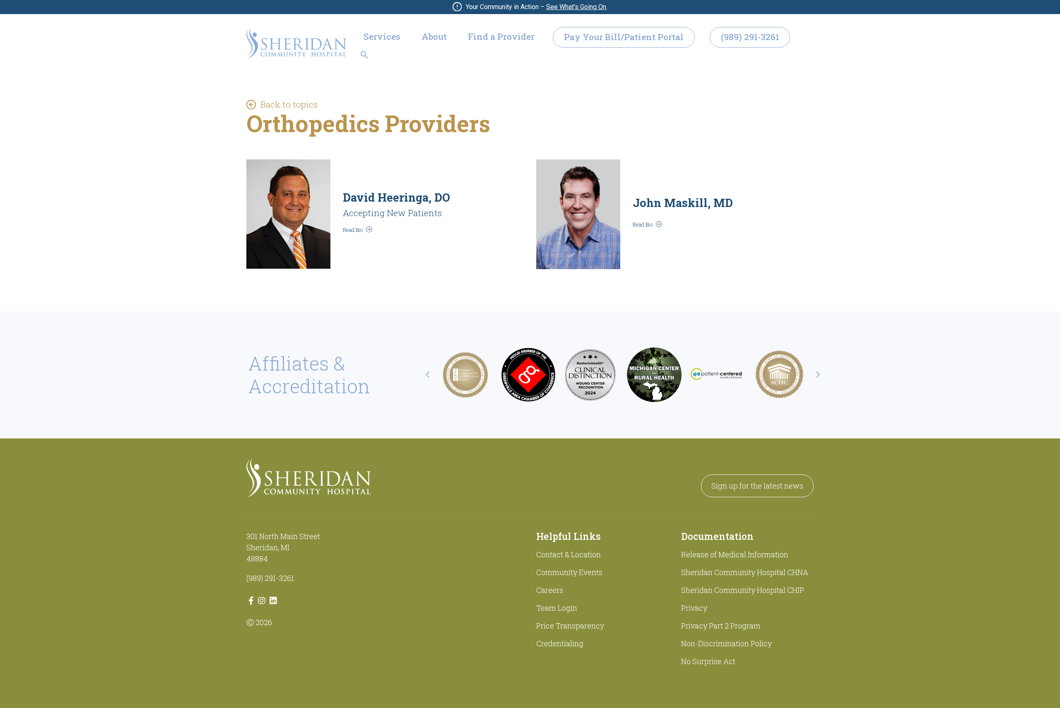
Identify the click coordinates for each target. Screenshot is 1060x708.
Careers (549, 590)
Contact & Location (568, 554)
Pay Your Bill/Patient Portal (624, 37)
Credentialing (559, 643)
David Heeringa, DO (396, 197)
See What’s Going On (576, 7)
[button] (364, 54)
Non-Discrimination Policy (726, 643)
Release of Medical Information (734, 554)
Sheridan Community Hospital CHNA (744, 572)
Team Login (556, 608)
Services (382, 36)
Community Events (569, 572)
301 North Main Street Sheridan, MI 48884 (283, 547)
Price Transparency (570, 626)
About (434, 36)
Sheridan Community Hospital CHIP (742, 590)
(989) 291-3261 (750, 37)
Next (818, 375)
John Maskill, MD (683, 202)
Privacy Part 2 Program (721, 626)
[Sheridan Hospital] (296, 44)
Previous (428, 375)
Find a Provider (501, 36)
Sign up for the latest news (757, 486)
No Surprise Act (708, 661)
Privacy (694, 608)
